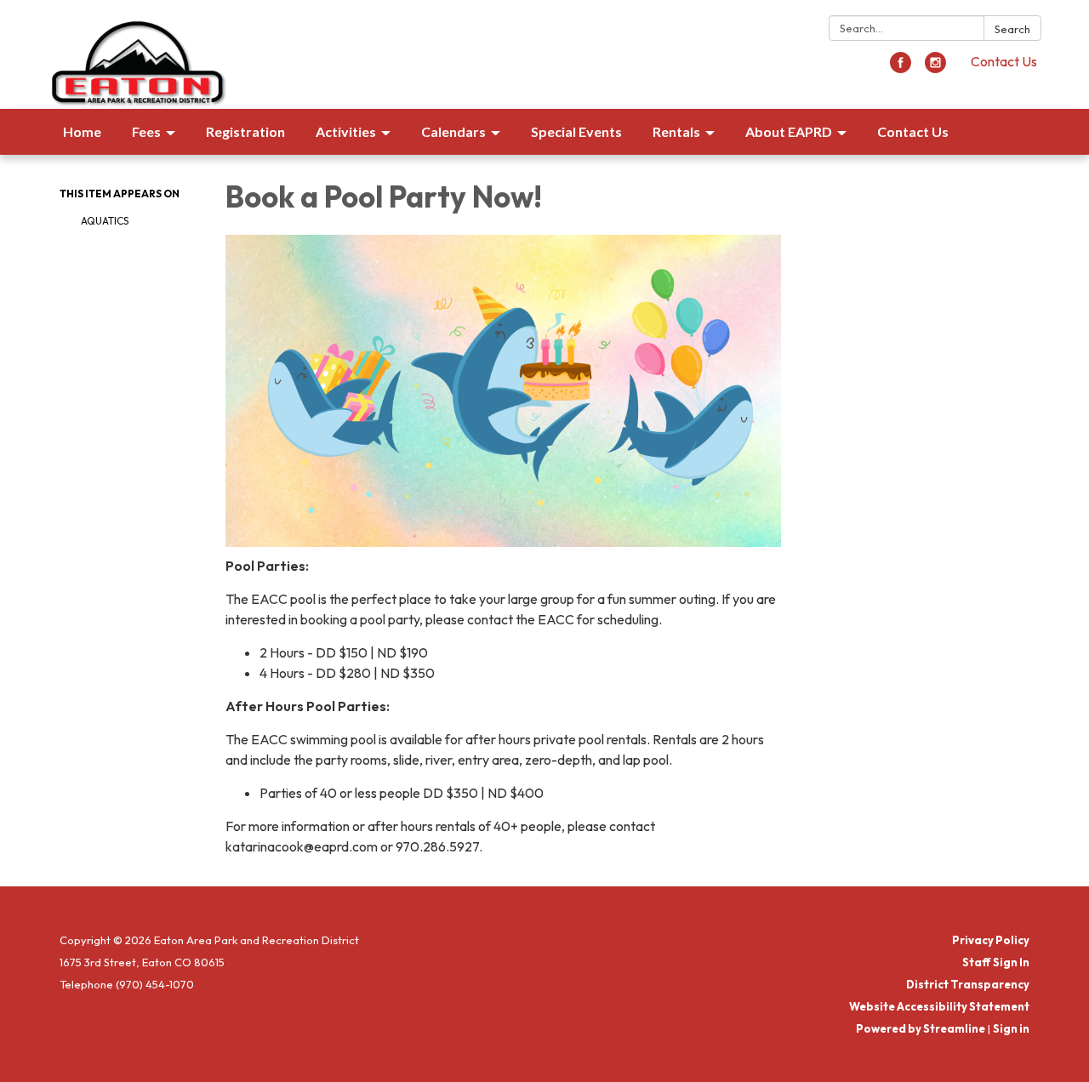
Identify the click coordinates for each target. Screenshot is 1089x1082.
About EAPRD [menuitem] (788, 131)
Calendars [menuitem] (453, 131)
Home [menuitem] (82, 131)
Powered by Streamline (920, 1028)
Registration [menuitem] (245, 131)
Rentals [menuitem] (676, 131)
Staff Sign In (995, 962)
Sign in (1011, 1028)
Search (1012, 29)
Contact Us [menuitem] (913, 131)
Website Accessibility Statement (939, 1006)
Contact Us (1004, 61)
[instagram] (935, 68)
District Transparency (967, 984)
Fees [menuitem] (146, 131)
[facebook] (900, 68)
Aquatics (104, 220)
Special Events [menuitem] (576, 131)
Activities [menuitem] (346, 131)
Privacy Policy (990, 940)
